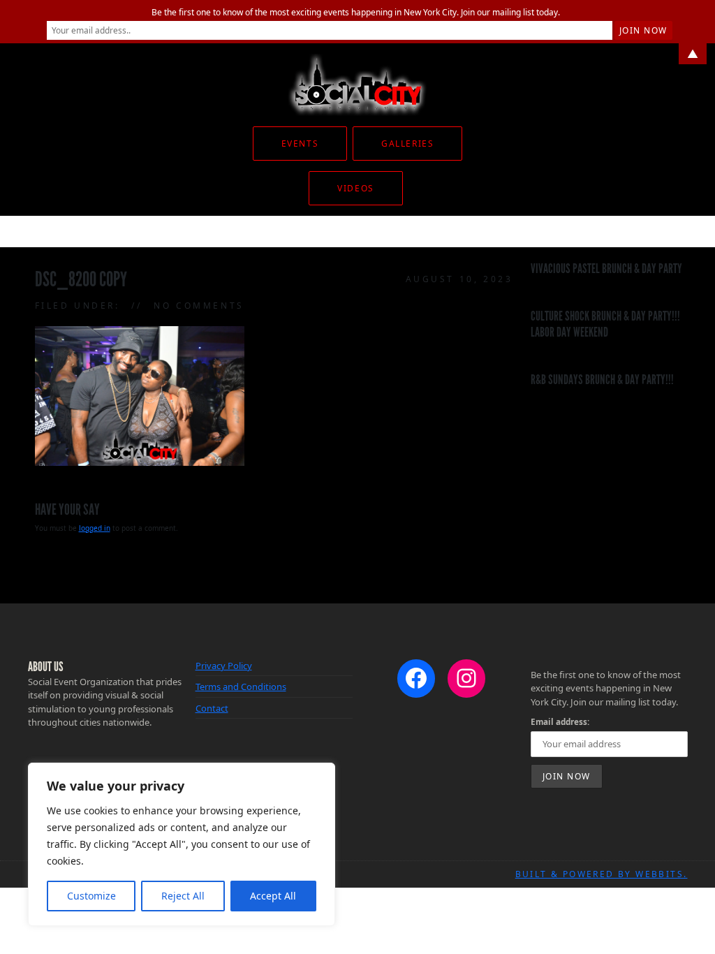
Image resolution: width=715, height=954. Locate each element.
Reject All (183, 895)
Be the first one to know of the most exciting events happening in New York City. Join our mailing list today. (356, 12)
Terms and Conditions (241, 686)
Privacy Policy (224, 665)
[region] (181, 844)
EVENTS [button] (299, 143)
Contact (212, 708)
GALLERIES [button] (407, 143)
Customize (91, 895)
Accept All (273, 895)
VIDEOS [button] (355, 188)
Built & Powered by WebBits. (601, 874)
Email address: (560, 721)
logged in (94, 528)
